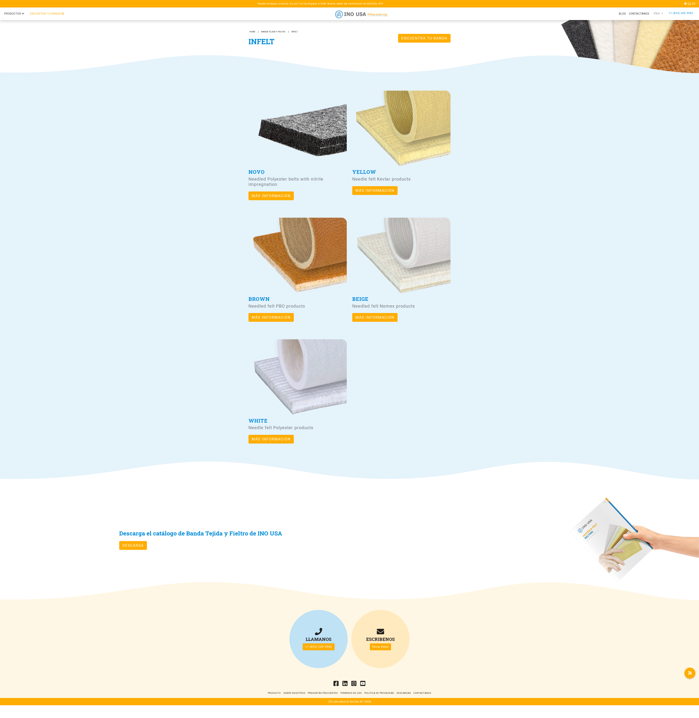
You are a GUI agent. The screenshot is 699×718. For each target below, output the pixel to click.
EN (693, 3)
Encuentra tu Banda (424, 38)
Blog (622, 13)
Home (252, 32)
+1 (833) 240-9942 (681, 13)
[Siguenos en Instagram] (354, 684)
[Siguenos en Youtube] (363, 684)
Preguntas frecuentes (323, 693)
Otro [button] (657, 13)
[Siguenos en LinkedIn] (345, 684)
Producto (274, 693)
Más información (271, 196)
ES (689, 3)
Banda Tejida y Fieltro (273, 32)
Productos (13, 13)
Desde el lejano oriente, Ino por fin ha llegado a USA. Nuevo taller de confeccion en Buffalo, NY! (320, 3)
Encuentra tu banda (46, 13)
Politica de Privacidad (379, 693)
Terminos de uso (351, 693)
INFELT (294, 32)
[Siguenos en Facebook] (336, 684)
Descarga (133, 545)
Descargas (404, 693)
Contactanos (639, 13)
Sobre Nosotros (294, 693)
